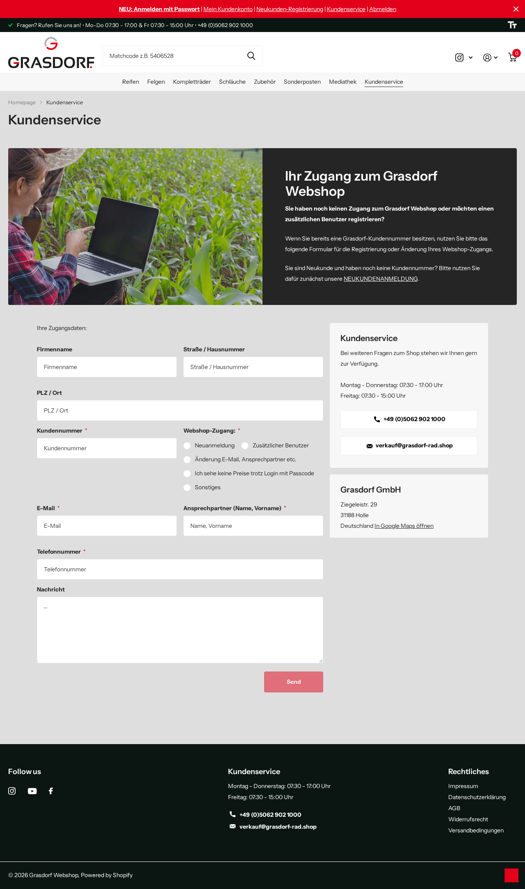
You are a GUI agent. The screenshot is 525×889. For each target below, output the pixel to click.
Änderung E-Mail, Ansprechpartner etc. (245, 459)
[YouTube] (32, 791)
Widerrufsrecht (468, 819)
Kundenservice (346, 9)
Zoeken (251, 56)
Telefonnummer (61, 551)
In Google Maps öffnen (404, 525)
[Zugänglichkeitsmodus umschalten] (512, 25)
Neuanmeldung (215, 445)
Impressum (463, 786)
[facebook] (51, 791)
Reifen (130, 81)
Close (516, 9)
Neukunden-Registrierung (289, 9)
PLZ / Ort (49, 392)
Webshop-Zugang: (211, 430)
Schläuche (232, 81)
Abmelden (382, 9)
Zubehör (265, 81)
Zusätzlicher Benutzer (281, 445)
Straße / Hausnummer (214, 349)
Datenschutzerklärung (477, 797)
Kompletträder (192, 81)
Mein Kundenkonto (228, 9)
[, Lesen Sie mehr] (464, 57)
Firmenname (54, 349)
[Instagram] (12, 791)
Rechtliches (468, 771)
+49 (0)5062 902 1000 (413, 419)
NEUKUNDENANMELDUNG (381, 278)
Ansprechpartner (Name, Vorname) (234, 508)
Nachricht (51, 589)
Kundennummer (62, 430)
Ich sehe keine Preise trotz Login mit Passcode (254, 473)
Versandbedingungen (476, 830)
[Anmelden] (490, 57)
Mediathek (342, 81)
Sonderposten (302, 81)
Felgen (156, 81)
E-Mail (48, 508)
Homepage (22, 102)
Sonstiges (208, 487)
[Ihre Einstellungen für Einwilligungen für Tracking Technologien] (511, 875)
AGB (454, 808)
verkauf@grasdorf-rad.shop (413, 445)
